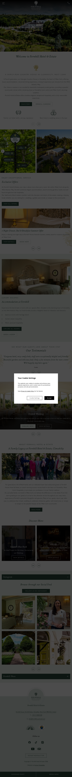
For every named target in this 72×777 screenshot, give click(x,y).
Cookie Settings (35, 398)
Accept (49, 398)
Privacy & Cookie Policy (27, 391)
